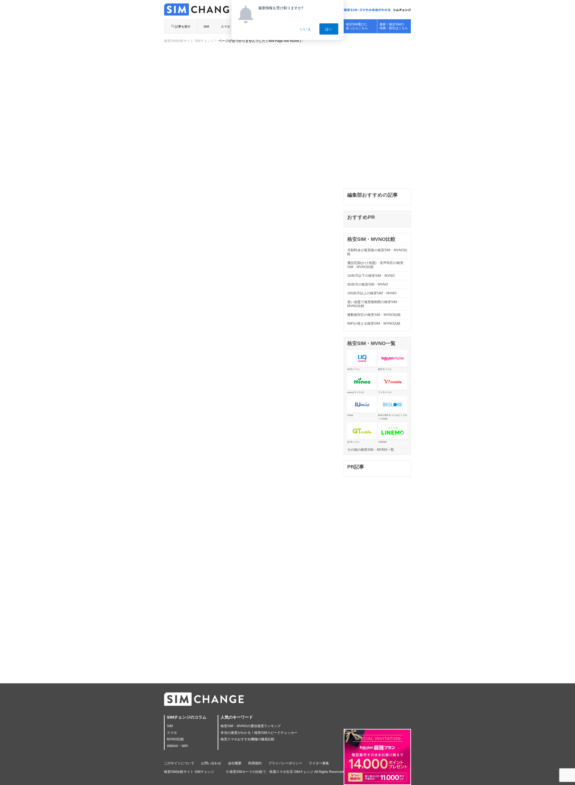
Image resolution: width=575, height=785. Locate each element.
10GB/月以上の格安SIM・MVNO (372, 293)
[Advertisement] (377, 115)
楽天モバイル (384, 369)
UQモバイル (353, 369)
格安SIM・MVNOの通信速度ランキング (251, 726)
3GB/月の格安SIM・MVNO (367, 284)
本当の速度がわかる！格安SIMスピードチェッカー (259, 732)
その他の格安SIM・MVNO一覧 (370, 449)
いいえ (305, 29)
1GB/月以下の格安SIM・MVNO (371, 275)
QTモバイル (353, 442)
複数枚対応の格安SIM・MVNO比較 (374, 315)
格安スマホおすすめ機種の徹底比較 (247, 739)
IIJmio (350, 415)
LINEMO (382, 442)
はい (329, 29)
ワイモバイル (384, 392)
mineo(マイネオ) (355, 392)
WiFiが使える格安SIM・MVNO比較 (373, 323)
